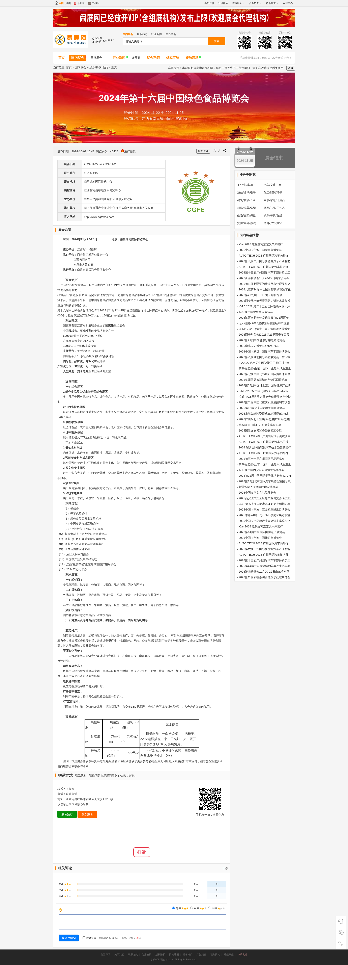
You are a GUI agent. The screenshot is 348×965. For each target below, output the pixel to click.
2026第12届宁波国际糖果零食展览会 (262, 408)
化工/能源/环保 (273, 192)
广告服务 (201, 954)
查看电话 (71, 794)
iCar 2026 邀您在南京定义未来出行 (261, 244)
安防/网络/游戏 (246, 223)
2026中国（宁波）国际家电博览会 (260, 250)
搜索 (216, 41)
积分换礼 (215, 954)
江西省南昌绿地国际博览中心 (102, 190)
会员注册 (209, 3)
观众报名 (87, 814)
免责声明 (105, 954)
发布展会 (203, 151)
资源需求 (191, 57)
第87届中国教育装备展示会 (256, 312)
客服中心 (288, 3)
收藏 (290, 68)
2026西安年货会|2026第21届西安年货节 (264, 334)
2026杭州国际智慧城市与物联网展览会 (263, 379)
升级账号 (223, 3)
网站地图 (174, 954)
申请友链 (242, 954)
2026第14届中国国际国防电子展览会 (262, 532)
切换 (67, 3)
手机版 (81, 3)
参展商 (136, 57)
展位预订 (67, 814)
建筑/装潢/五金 (246, 200)
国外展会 (171, 34)
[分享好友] (224, 150)
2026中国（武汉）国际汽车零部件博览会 (264, 351)
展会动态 (142, 34)
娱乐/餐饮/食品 (98, 67)
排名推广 (188, 954)
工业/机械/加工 (246, 184)
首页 (61, 57)
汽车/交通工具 (272, 184)
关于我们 (119, 954)
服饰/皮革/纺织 (246, 207)
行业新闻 (156, 34)
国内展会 (128, 34)
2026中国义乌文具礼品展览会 (257, 492)
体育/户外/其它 (273, 223)
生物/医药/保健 (246, 215)
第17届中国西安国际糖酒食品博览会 (261, 470)
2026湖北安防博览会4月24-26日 (259, 345)
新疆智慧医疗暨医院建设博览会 (258, 487)
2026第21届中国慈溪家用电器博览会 (262, 340)
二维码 (95, 3)
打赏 (141, 852)
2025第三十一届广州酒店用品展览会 (262, 458)
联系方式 (133, 954)
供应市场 (172, 57)
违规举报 (229, 954)
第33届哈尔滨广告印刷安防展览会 (260, 424)
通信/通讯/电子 (246, 192)
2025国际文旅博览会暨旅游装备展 (260, 430)
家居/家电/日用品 (274, 200)
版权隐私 (160, 954)
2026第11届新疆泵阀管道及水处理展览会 (264, 283)
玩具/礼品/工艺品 (274, 207)
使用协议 (146, 954)
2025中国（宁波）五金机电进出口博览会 (264, 509)
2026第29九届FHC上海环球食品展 (260, 295)
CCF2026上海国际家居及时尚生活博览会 (264, 503)
